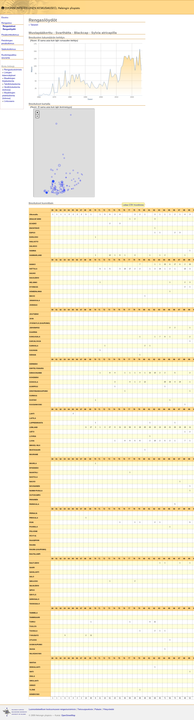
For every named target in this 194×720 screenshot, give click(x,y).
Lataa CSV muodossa (133, 205)
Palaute (98, 709)
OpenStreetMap (68, 715)
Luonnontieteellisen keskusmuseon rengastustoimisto (52, 709)
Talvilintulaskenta (12, 84)
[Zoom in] (37, 112)
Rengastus (6, 23)
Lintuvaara (9, 101)
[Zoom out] (37, 116)
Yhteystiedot (108, 709)
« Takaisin (33, 24)
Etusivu (4, 17)
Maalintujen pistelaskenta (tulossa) (8, 95)
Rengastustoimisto (13, 69)
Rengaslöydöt (9, 29)
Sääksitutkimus (8, 49)
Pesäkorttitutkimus (10, 34)
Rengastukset (9, 26)
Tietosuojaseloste (85, 709)
